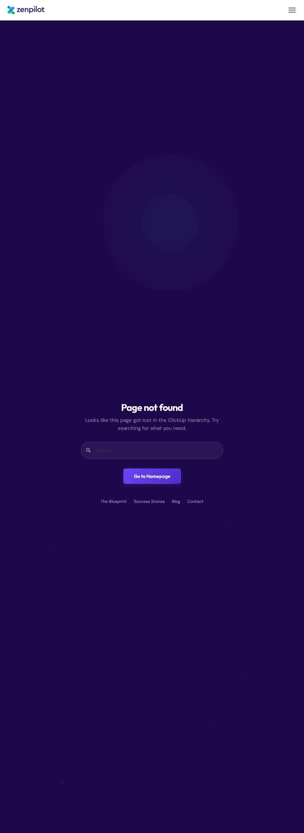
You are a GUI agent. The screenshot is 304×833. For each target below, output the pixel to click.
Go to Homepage (152, 476)
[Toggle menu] (292, 10)
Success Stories (149, 501)
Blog (176, 501)
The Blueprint (114, 501)
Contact (195, 501)
